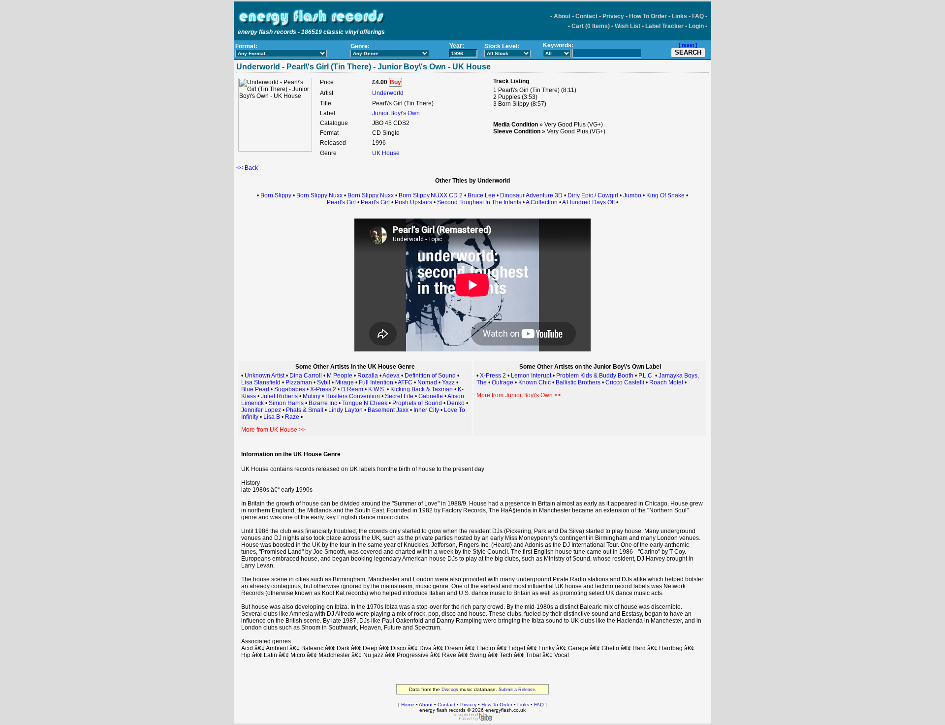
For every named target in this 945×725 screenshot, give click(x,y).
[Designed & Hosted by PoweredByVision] (472, 719)
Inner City (426, 410)
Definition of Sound (430, 375)
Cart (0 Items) (590, 26)
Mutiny (311, 396)
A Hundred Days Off (588, 202)
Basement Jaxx (388, 410)
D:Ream (352, 389)
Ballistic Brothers (578, 382)
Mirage (345, 382)
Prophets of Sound (417, 403)
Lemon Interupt (531, 375)
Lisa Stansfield (261, 382)
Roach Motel (666, 382)
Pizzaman (298, 382)
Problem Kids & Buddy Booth (594, 375)
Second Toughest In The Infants (479, 202)
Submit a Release (517, 689)
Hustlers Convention (352, 396)
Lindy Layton (345, 410)
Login (696, 26)
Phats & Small (304, 410)
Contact (586, 16)
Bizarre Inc (323, 403)
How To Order (648, 16)
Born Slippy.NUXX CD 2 (431, 195)
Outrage (502, 382)
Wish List (627, 26)
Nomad (427, 382)
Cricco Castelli (624, 382)
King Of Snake (665, 195)
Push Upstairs (413, 202)
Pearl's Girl (341, 202)
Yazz (448, 382)
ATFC (405, 382)
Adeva (391, 375)
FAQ (698, 16)
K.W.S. (376, 389)
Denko (456, 403)
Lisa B (271, 416)
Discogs (449, 689)
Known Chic (534, 382)
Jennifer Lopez (261, 410)
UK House (386, 153)
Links (679, 16)
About (562, 16)
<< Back (247, 167)
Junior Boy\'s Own (396, 113)
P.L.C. (646, 375)
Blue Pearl (255, 389)
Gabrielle (430, 396)
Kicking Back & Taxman (421, 389)
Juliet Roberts (279, 396)
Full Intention (376, 382)
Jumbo (632, 195)
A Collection (542, 202)
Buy (395, 82)
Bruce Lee (481, 195)
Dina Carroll (305, 375)
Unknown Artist (264, 375)
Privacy (613, 16)
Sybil (323, 382)
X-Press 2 (323, 389)
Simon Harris (286, 403)
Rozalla (367, 375)
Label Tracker (664, 26)
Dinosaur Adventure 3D (531, 195)
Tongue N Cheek (364, 403)
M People (339, 375)
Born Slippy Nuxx (319, 195)
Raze (292, 416)
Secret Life (399, 396)
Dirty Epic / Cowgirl (592, 195)
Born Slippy (275, 195)
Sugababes (289, 389)
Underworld (388, 93)
